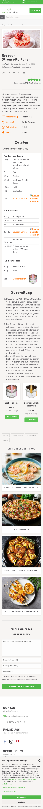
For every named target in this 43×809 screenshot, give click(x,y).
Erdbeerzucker (19, 279)
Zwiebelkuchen (21, 529)
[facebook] (5, 742)
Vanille (33, 305)
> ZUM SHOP (35, 10)
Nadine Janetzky (11, 64)
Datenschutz (8, 757)
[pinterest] (17, 742)
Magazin (5, 25)
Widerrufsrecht (9, 754)
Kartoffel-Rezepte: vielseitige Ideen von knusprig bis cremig (22, 488)
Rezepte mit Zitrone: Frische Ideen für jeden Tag (22, 570)
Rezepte (7, 67)
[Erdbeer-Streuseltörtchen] (21, 39)
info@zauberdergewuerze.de (17, 716)
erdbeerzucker (32, 435)
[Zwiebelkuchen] (21, 510)
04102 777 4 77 (16, 721)
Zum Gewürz (12, 417)
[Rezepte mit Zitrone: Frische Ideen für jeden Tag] (21, 551)
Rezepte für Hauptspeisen (21, 67)
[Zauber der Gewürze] (10, 11)
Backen (5, 435)
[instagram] (11, 742)
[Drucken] (25, 72)
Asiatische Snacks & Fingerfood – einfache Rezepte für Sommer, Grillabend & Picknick (22, 611)
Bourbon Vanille (20, 198)
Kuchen (5, 440)
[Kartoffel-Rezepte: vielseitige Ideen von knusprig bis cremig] (21, 469)
